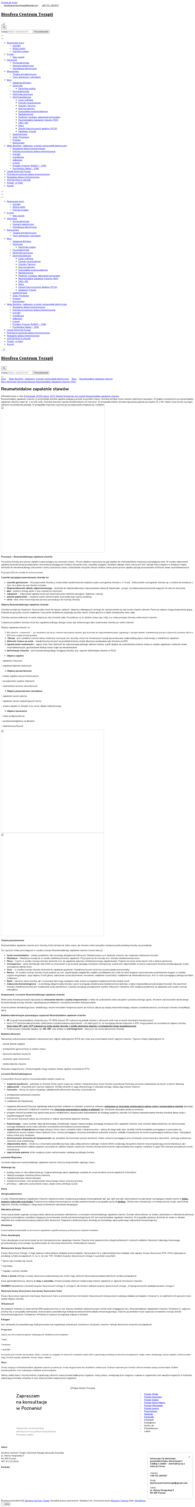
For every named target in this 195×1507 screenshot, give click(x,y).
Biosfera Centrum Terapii (27, 14)
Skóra (21, 125)
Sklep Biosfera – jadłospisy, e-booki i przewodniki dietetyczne (37, 145)
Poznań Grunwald (153, 1397)
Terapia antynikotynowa (24, 74)
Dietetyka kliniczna (22, 97)
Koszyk (10, 185)
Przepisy (17, 140)
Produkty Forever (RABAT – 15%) (29, 165)
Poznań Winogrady (153, 1405)
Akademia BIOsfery (22, 82)
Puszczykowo (150, 1411)
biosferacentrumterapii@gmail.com (21, 5)
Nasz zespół (18, 57)
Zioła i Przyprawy (21, 137)
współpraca (18, 157)
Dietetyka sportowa (23, 94)
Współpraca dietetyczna (25, 68)
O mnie (10, 54)
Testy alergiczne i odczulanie (27, 77)
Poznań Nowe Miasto (154, 1402)
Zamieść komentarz (87, 396)
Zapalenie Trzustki (27, 131)
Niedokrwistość (25, 114)
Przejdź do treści (9, 2)
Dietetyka (12, 60)
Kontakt (17, 45)
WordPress (140, 1500)
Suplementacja (20, 134)
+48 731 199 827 (50, 5)
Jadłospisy (17, 160)
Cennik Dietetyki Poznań (19, 171)
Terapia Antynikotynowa (13, 1490)
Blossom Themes (119, 1500)
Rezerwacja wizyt (15, 42)
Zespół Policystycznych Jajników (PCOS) (37, 128)
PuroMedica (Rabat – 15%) (26, 168)
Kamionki (148, 1414)
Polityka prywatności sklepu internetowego (34, 151)
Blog (9, 80)
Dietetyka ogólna (27, 88)
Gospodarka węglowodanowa (33, 111)
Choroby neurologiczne (29, 102)
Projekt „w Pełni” (15, 182)
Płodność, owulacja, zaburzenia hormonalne (39, 117)
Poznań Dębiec (151, 1399)
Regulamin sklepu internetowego (29, 148)
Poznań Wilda (151, 1394)
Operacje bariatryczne (23, 65)
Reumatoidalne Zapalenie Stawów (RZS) (38, 120)
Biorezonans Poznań (11, 1485)
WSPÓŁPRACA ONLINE (19, 180)
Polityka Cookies (21, 51)
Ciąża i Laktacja (25, 100)
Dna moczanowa (26, 108)
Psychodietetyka (21, 62)
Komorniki (149, 1417)
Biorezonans (13, 71)
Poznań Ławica (151, 1408)
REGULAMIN (19, 48)
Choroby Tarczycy (27, 105)
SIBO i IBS (23, 122)
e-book (16, 162)
